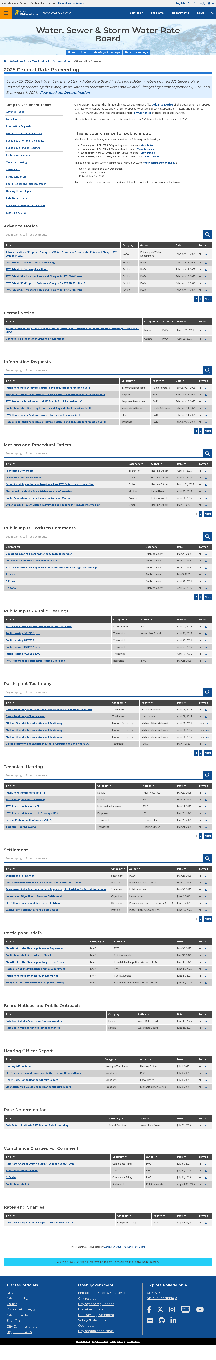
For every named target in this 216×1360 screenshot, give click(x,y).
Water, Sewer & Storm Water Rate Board (29, 61)
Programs (157, 12)
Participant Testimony (19, 155)
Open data (86, 1325)
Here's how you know (70, 3)
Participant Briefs (16, 176)
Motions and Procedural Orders (24, 133)
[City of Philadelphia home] (27, 13)
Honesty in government (96, 1314)
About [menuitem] (84, 52)
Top (209, 1290)
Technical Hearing (16, 162)
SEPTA (152, 1292)
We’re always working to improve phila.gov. (108, 1262)
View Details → (149, 145)
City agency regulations (96, 1304)
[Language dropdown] (211, 3)
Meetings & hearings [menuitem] (107, 52)
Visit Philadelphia (160, 1298)
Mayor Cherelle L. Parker (57, 12)
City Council (16, 1298)
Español (192, 3)
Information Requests (18, 126)
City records (87, 1298)
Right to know (100, 1341)
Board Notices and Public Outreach (26, 183)
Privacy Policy (117, 1341)
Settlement (13, 169)
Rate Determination (17, 198)
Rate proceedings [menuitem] (136, 52)
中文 (202, 3)
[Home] (5, 61)
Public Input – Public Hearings (23, 147)
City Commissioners (22, 1326)
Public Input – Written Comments (25, 140)
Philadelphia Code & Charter (100, 1292)
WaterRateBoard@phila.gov (158, 162)
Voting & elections (92, 1320)
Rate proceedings (61, 61)
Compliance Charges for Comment (25, 205)
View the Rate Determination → (66, 92)
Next (208, 299)
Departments (180, 12)
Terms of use (83, 1341)
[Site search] (212, 12)
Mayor (12, 1292)
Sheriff (12, 1320)
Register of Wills (19, 1331)
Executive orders (90, 1309)
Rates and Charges (17, 212)
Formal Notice (14, 119)
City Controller (18, 1315)
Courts (12, 1304)
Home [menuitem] (72, 52)
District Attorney (19, 1309)
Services (135, 12)
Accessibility (133, 1341)
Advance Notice (15, 111)
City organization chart (96, 1331)
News (200, 12)
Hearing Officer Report (19, 191)
